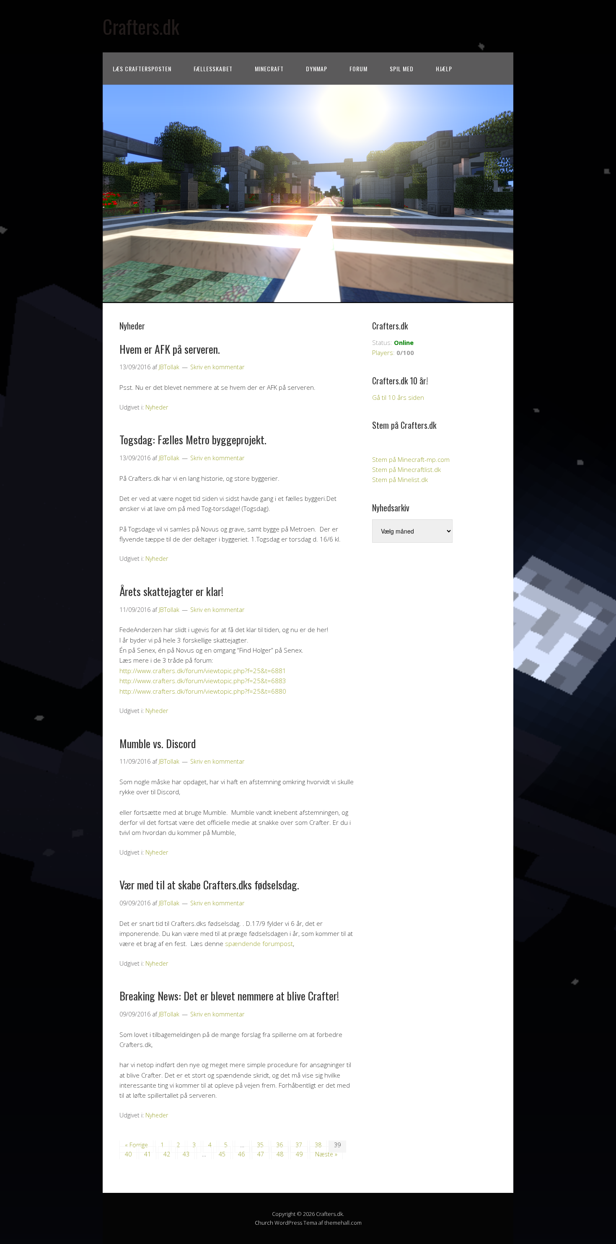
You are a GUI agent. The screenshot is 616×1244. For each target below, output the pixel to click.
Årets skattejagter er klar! (171, 591)
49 (299, 1154)
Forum (358, 68)
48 (280, 1154)
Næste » (326, 1154)
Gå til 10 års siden (398, 397)
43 (186, 1154)
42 (166, 1154)
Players (382, 352)
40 (128, 1154)
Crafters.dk (141, 26)
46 (241, 1154)
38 (318, 1145)
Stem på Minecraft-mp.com (411, 459)
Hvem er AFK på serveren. (169, 349)
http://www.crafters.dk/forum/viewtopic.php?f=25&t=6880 (202, 691)
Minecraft (269, 68)
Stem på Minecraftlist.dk (406, 469)
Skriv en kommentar (217, 367)
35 (260, 1145)
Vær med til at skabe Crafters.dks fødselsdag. (209, 884)
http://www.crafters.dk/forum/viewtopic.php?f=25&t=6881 (202, 670)
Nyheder (156, 407)
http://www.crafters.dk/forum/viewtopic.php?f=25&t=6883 (202, 680)
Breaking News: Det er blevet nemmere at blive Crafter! (229, 995)
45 (222, 1154)
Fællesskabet (213, 68)
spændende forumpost (259, 943)
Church (264, 1222)
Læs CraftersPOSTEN (142, 68)
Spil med (402, 68)
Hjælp (444, 68)
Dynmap (316, 68)
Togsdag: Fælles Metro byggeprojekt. (193, 439)
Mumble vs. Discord (157, 743)
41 (147, 1154)
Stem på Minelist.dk (400, 479)
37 (298, 1145)
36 (279, 1145)
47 (260, 1154)
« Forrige (136, 1145)
